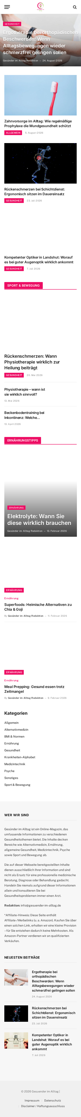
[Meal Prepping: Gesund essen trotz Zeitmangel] (40, 650)
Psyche (9, 771)
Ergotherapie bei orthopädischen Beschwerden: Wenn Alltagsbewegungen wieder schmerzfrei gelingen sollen (53, 981)
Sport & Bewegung (17, 784)
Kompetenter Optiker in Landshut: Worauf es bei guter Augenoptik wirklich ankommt (38, 259)
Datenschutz (52, 1100)
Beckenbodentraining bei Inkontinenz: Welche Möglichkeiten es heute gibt (26, 417)
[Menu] (7, 7)
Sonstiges (11, 778)
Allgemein (11, 722)
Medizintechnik (14, 764)
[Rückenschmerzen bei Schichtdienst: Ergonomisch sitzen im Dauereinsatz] (40, 163)
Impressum (32, 1100)
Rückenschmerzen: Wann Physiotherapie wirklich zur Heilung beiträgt (32, 362)
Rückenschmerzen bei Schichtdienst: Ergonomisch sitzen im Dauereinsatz (34, 191)
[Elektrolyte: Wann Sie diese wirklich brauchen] (40, 494)
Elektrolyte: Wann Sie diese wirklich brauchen (39, 519)
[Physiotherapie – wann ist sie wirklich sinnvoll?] (65, 395)
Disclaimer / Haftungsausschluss (43, 1106)
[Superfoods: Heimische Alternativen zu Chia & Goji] (40, 568)
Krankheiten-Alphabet (19, 757)
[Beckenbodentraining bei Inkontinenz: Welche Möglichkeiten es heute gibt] (65, 418)
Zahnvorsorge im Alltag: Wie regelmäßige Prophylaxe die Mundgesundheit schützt (38, 123)
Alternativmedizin (16, 729)
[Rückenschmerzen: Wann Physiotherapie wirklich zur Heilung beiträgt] (40, 323)
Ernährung (14, 590)
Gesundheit (12, 750)
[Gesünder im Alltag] (41, 7)
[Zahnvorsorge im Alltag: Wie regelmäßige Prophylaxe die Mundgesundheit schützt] (40, 95)
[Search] (74, 7)
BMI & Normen (14, 736)
